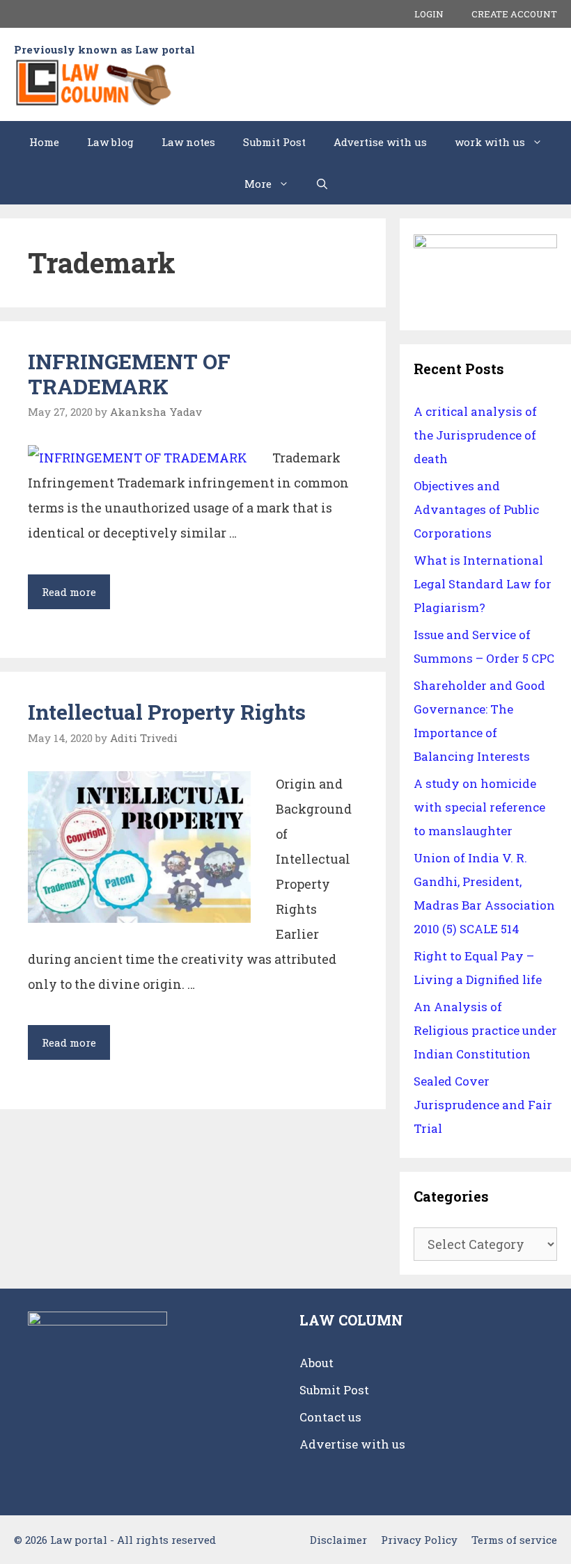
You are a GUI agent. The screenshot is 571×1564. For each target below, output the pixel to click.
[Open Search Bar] (322, 183)
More (258, 184)
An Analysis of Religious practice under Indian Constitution (485, 1030)
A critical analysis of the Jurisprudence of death (475, 435)
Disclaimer (338, 1540)
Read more (76, 596)
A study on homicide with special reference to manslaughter (479, 807)
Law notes (188, 142)
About (316, 1363)
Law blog (110, 142)
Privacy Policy (419, 1540)
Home (44, 142)
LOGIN (429, 14)
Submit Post (274, 142)
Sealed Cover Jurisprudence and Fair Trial (483, 1104)
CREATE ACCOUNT (514, 14)
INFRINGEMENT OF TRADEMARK (129, 374)
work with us (490, 142)
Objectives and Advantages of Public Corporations (476, 509)
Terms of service (514, 1540)
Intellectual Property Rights (167, 711)
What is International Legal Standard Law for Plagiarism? (483, 583)
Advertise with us (380, 142)
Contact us (330, 1417)
